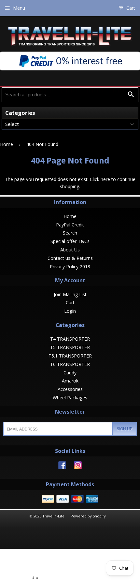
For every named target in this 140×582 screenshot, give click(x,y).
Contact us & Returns (70, 258)
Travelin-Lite (53, 516)
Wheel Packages (70, 397)
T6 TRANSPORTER (70, 364)
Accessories (70, 389)
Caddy (70, 373)
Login (70, 311)
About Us (70, 250)
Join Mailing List (70, 294)
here (105, 179)
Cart (130, 8)
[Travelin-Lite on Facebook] (62, 467)
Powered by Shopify (88, 516)
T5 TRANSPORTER (70, 347)
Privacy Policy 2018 (70, 266)
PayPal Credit (70, 225)
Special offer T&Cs (70, 241)
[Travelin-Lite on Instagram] (78, 467)
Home (6, 144)
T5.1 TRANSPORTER (70, 356)
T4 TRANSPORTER (70, 339)
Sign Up (125, 429)
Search (70, 233)
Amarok (70, 381)
